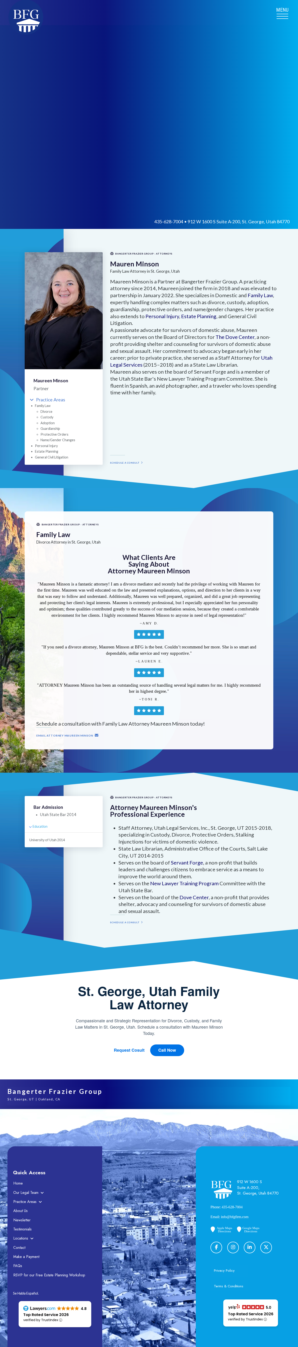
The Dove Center (235, 337)
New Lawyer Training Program (184, 883)
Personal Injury (162, 316)
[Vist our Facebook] (216, 1247)
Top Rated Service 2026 (46, 1314)
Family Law (260, 295)
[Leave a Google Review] (266, 1247)
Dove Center (194, 897)
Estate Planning (198, 316)
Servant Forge (187, 862)
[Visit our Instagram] (233, 1247)
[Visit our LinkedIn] (249, 1247)
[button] (282, 12)
